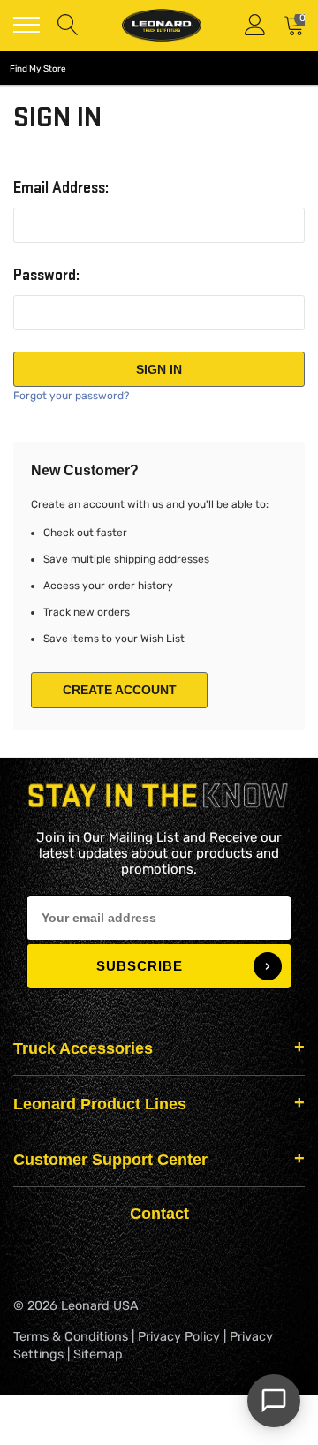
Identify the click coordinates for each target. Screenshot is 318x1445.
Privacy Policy (179, 1336)
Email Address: (61, 188)
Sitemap (98, 1354)
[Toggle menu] (26, 24)
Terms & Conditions (70, 1336)
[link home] (161, 25)
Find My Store (38, 69)
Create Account (120, 690)
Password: (46, 276)
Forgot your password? (71, 396)
